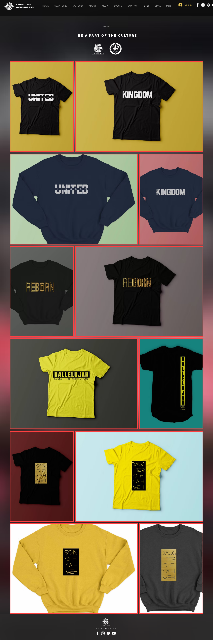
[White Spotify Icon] (208, 5)
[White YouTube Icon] (113, 633)
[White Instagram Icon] (203, 5)
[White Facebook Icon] (197, 5)
